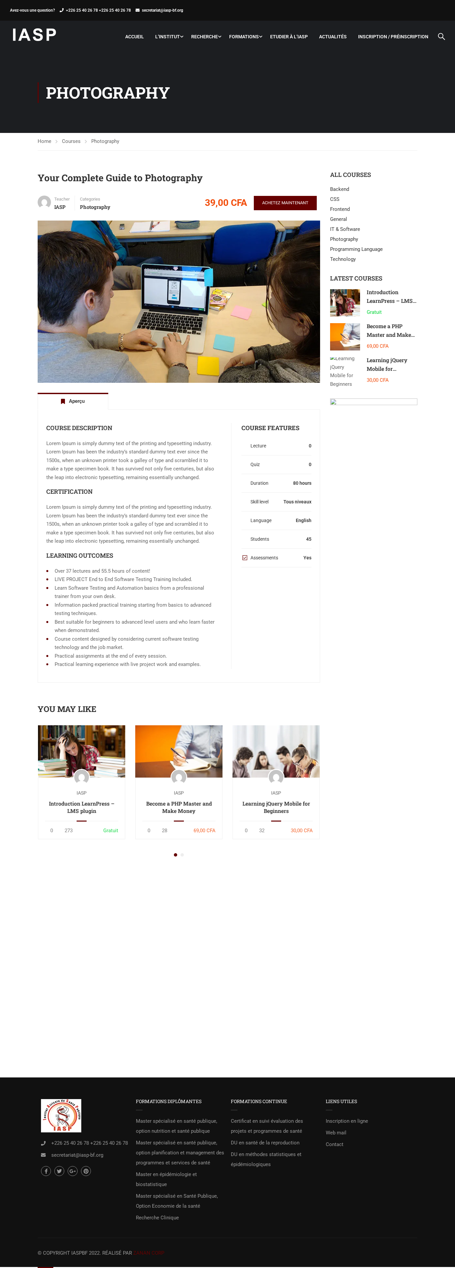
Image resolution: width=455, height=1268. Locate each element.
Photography (105, 141)
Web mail (336, 1133)
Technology (343, 259)
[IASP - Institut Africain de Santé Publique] (35, 36)
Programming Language (356, 249)
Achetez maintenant (285, 202)
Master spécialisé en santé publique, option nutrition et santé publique (176, 1126)
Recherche (204, 36)
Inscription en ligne (347, 1121)
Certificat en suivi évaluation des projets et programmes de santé (267, 1126)
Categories (90, 199)
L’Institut (167, 36)
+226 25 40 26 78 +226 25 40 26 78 (98, 10)
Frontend (340, 209)
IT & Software (345, 229)
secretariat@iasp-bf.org (162, 10)
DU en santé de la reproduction (265, 1143)
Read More (81, 751)
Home (44, 141)
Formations (244, 36)
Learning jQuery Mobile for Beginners (276, 807)
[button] (175, 855)
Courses (71, 141)
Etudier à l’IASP (289, 36)
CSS (334, 199)
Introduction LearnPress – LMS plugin (82, 807)
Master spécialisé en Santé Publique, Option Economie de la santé (177, 1201)
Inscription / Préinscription (393, 36)
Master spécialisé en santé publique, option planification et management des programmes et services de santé (180, 1153)
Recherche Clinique (157, 1218)
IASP (82, 793)
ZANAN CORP (148, 1253)
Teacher (62, 199)
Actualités (333, 36)
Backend (339, 189)
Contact (334, 1144)
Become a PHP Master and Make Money (179, 807)
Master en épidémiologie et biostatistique (166, 1179)
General (338, 219)
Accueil (134, 36)
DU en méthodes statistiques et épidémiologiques (266, 1159)
